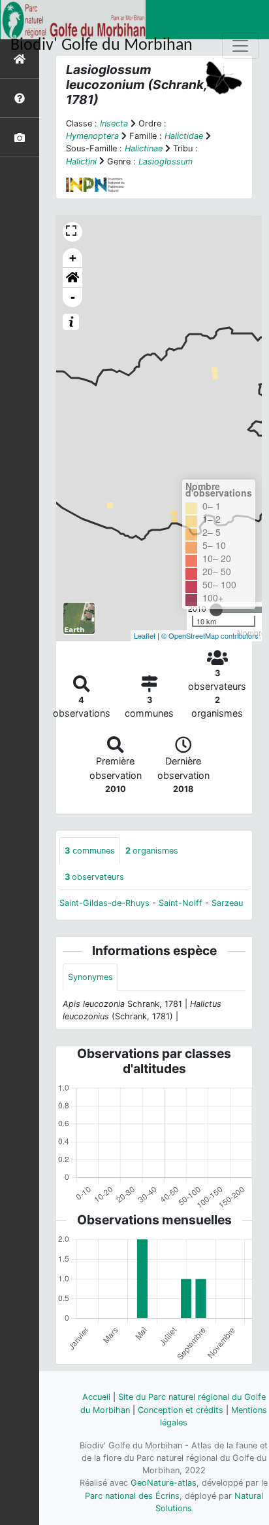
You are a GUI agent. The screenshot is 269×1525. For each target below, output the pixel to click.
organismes (151, 851)
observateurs (94, 877)
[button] (72, 278)
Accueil (96, 1397)
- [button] (72, 297)
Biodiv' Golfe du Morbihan (101, 45)
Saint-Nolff (180, 903)
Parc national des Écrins (132, 1496)
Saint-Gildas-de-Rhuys (104, 903)
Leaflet (144, 635)
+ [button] (72, 258)
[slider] (216, 609)
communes (90, 851)
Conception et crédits (180, 1410)
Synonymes (90, 977)
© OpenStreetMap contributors (210, 635)
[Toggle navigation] (240, 46)
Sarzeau (227, 903)
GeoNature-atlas (164, 1483)
